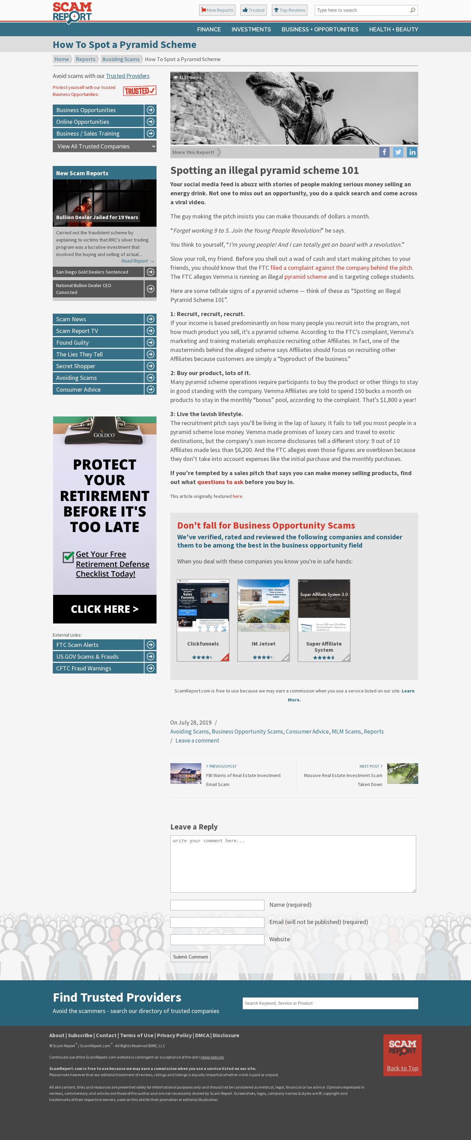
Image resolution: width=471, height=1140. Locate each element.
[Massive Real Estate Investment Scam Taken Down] (402, 782)
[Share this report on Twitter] (398, 152)
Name (290, 904)
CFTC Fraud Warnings (83, 668)
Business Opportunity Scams (247, 731)
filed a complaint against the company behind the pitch (341, 268)
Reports (86, 59)
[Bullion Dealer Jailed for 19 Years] (105, 224)
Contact (106, 1035)
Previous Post (222, 766)
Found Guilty (72, 342)
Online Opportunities (82, 122)
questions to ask (220, 482)
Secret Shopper (75, 366)
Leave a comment (197, 740)
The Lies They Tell (79, 354)
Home (61, 59)
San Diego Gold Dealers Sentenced (92, 272)
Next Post (370, 766)
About (56, 1035)
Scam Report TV (77, 331)
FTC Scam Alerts (77, 645)
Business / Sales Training (88, 133)
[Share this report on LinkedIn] (412, 152)
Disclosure (226, 1035)
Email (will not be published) (318, 922)
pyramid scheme (305, 277)
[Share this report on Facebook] (384, 152)
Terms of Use (136, 1035)
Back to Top (402, 1068)
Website (279, 939)
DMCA (202, 1035)
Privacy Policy (174, 1035)
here (237, 496)
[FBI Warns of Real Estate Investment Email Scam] (185, 782)
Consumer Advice (307, 731)
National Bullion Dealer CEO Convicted (83, 288)
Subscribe (80, 1035)
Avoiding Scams (121, 59)
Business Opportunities (86, 110)
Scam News (71, 319)
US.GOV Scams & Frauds (87, 656)
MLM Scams (346, 731)
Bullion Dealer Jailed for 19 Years (97, 217)
